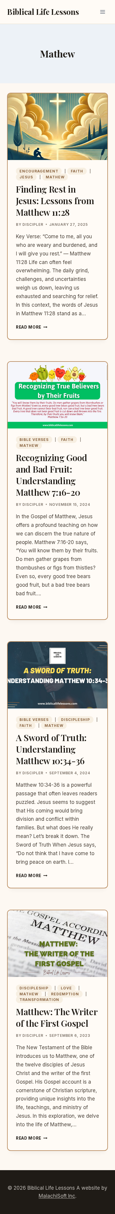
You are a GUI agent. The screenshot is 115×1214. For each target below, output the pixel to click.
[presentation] (57, 126)
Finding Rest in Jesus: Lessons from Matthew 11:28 (55, 200)
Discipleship (75, 719)
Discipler (32, 224)
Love (66, 988)
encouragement (38, 171)
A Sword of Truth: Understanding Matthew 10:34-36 (51, 749)
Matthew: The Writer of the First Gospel (56, 1017)
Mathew (55, 177)
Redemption (65, 994)
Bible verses (34, 439)
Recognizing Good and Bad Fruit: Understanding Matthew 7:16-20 (51, 475)
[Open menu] (102, 11)
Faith (77, 171)
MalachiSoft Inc (57, 1196)
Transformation (39, 999)
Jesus (26, 177)
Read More (31, 327)
